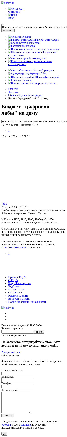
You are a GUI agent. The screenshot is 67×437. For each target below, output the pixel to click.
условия (6, 424)
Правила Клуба (17, 277)
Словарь (26, 80)
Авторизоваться (10, 352)
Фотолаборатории (43, 70)
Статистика (15, 292)
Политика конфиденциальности (27, 301)
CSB (4, 204)
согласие (26, 424)
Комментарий (9, 389)
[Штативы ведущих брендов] (33, 271)
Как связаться (16, 289)
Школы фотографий (47, 77)
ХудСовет (14, 286)
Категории (8, 30)
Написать (8, 415)
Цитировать (19, 247)
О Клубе (13, 280)
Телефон (6, 383)
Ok (4, 434)
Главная (13, 88)
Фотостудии (35, 73)
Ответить (6, 247)
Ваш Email (7, 376)
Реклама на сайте (18, 295)
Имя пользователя (12, 369)
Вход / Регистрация (19, 283)
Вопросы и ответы (44, 83)
